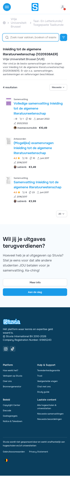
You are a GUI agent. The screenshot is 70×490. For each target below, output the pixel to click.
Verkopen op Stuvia (12, 375)
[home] (35, 7)
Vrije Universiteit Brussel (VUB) (24, 59)
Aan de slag (35, 292)
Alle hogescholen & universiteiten (46, 407)
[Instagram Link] (6, 349)
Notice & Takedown (12, 421)
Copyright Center (11, 405)
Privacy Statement (38, 451)
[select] (58, 87)
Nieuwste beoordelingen (49, 419)
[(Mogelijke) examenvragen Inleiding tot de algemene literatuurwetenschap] (8, 141)
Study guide (43, 391)
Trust (39, 375)
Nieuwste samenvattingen (50, 413)
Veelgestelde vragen (47, 381)
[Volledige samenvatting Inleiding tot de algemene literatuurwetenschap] (8, 102)
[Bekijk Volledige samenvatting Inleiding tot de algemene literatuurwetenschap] (35, 113)
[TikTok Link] (12, 349)
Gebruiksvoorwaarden (14, 451)
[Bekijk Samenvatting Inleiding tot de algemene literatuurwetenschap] (35, 189)
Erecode (7, 410)
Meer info (35, 282)
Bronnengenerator (12, 386)
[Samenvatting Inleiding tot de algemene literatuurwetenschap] (8, 180)
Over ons (7, 381)
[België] (4, 23)
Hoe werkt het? (10, 370)
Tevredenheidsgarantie (48, 370)
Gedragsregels (10, 415)
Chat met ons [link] (44, 386)
